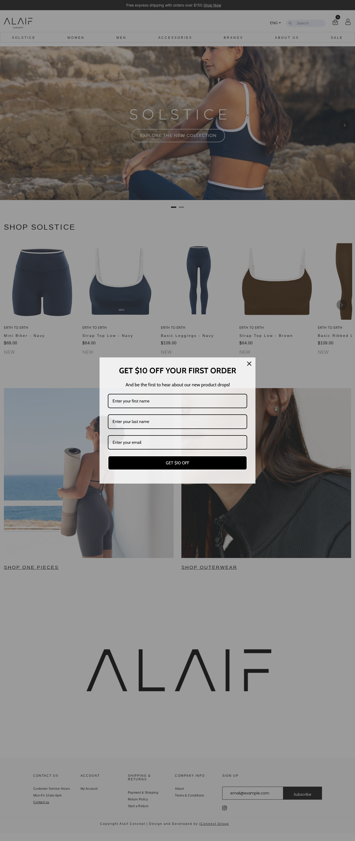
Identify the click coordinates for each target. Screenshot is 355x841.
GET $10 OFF (177, 462)
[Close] (249, 363)
